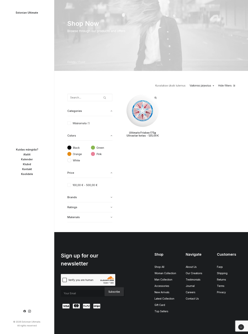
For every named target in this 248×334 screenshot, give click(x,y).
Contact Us (192, 298)
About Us (191, 266)
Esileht (71, 62)
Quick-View (155, 97)
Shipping (222, 273)
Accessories (162, 285)
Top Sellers (161, 311)
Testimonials (193, 279)
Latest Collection (164, 298)
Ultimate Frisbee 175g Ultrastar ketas (143, 134)
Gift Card (160, 304)
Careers (190, 292)
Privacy (221, 292)
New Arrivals (162, 292)
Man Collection (163, 279)
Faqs (220, 266)
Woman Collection (165, 273)
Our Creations (194, 273)
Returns (221, 279)
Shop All (159, 266)
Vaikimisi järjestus (200, 85)
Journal (190, 285)
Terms (220, 285)
